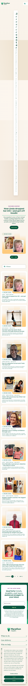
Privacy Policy (15, 617)
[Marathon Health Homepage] (5, 3)
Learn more (14, 227)
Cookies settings (14, 673)
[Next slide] (16, 257)
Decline (14, 680)
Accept (14, 677)
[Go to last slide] (12, 257)
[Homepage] (14, 630)
